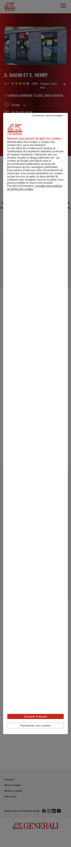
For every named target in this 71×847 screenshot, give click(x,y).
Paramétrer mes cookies (35, 725)
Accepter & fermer (35, 716)
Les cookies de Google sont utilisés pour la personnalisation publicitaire (33, 160)
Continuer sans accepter (47, 115)
